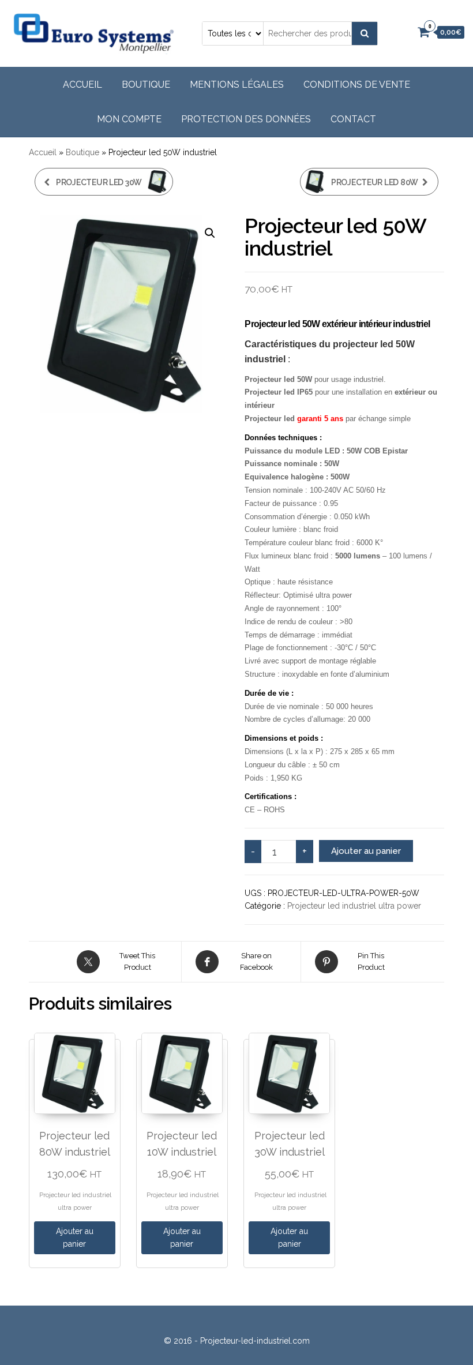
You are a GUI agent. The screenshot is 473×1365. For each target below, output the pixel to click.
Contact (353, 119)
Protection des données (246, 119)
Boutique (146, 84)
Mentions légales (237, 84)
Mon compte (129, 119)
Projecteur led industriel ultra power (354, 905)
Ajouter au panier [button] (74, 1237)
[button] (210, 233)
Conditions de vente (356, 84)
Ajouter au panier (366, 851)
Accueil (82, 84)
